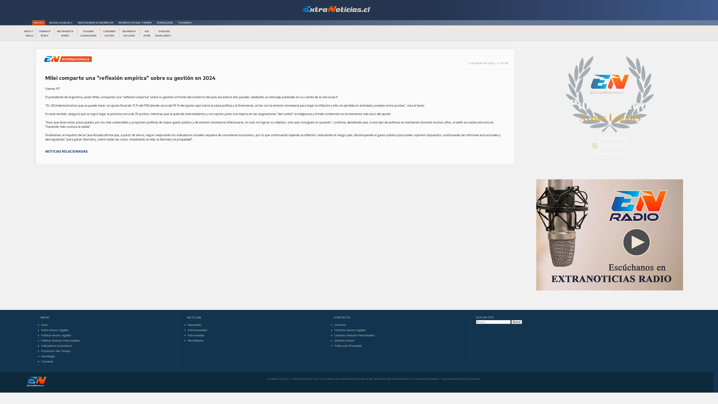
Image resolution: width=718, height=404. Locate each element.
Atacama (88, 31)
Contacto (340, 325)
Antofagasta (65, 31)
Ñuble (44, 35)
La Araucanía (88, 35)
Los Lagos (129, 35)
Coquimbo (109, 31)
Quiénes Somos (344, 340)
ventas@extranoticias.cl (609, 153)
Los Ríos (109, 35)
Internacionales (197, 330)
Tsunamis (184, 22)
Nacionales (195, 325)
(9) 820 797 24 (611, 145)
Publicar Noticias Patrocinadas (60, 340)
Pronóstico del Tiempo (135, 22)
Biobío (65, 35)
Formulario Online (612, 138)
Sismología (165, 22)
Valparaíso (129, 31)
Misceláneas (195, 340)
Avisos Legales (59, 22)
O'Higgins (164, 31)
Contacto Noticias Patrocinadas (354, 335)
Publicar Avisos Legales (56, 335)
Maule (29, 35)
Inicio (37, 22)
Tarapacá (44, 31)
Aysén (146, 35)
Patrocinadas (196, 335)
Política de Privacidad (348, 346)
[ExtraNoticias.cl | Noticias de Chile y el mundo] (359, 9)
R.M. (147, 31)
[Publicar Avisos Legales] (609, 94)
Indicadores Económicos (95, 22)
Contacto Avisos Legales (350, 330)
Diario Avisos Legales (55, 330)
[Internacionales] (53, 61)
